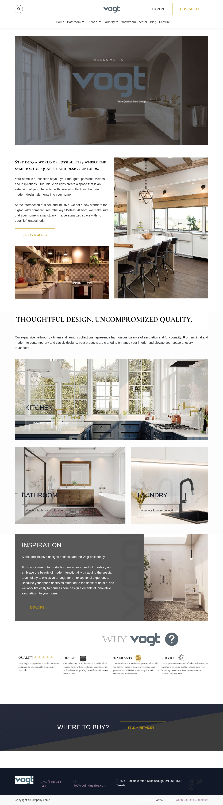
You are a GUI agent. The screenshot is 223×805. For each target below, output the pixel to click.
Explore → (39, 607)
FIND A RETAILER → (143, 727)
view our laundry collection (158, 510)
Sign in (158, 9)
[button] (19, 9)
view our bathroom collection (44, 510)
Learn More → (35, 234)
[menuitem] (58, 22)
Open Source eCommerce (192, 800)
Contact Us (190, 9)
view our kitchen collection (51, 423)
